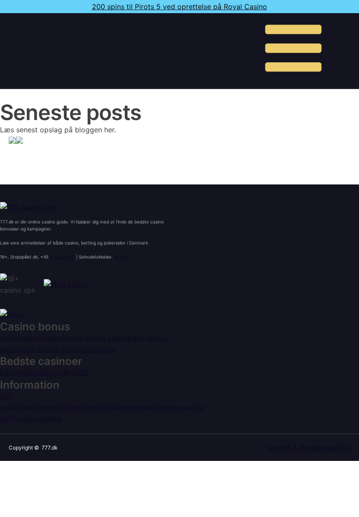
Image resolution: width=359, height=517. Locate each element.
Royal (54, 372)
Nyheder (47, 407)
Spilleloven (79, 407)
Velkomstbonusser (30, 337)
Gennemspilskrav (144, 407)
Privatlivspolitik (36, 418)
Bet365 (75, 372)
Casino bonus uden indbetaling (64, 349)
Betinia (34, 372)
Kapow (11, 372)
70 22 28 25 (62, 256)
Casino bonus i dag (93, 337)
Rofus (106, 407)
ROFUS (121, 256)
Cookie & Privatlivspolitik (308, 447)
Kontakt (20, 407)
